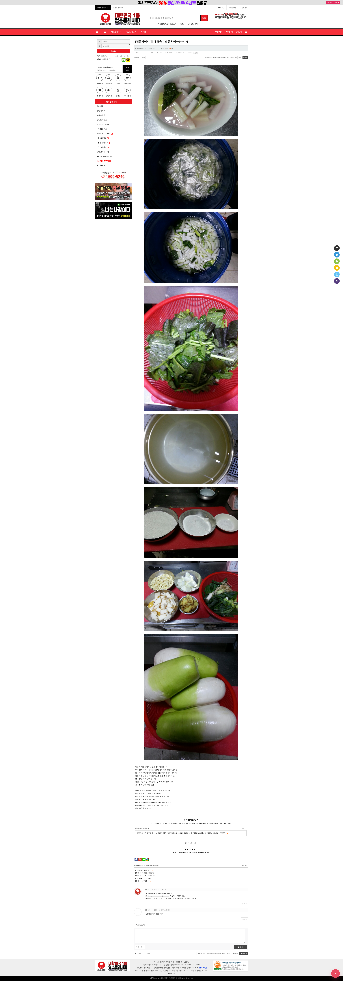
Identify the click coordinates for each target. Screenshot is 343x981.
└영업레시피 (102, 138)
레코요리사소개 (103, 124)
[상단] (337, 281)
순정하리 (140, 48)
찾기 (244, 7)
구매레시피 (229, 32)
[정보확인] (203, 968)
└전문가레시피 (103, 143)
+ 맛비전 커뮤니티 (103, 7)
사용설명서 (182, 24)
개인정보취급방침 (182, 962)
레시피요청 (101, 165)
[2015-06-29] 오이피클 (143, 878)
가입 (233, 7)
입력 (241, 947)
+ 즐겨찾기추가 (118, 7)
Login (113, 51)
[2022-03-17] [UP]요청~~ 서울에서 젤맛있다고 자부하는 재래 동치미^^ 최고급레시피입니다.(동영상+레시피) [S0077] (182, 833)
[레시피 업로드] (337, 274)
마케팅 (143, 32)
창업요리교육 (131, 32)
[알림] (337, 268)
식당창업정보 (102, 129)
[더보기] (244, 828)
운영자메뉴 (101, 111)
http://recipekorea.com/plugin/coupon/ (157, 896)
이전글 (136, 57)
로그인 (222, 7)
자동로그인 (103, 56)
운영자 (147, 889)
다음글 (142, 57)
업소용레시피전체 (104, 134)
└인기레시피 (102, 147)
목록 (239, 57)
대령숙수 (147, 910)
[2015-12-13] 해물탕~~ (143, 870)
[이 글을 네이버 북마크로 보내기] (144, 859)
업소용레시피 (116, 32)
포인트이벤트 (102, 120)
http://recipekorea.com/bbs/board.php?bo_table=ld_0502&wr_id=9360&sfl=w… (162, 53)
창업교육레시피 (103, 152)
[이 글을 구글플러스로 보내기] (140, 859)
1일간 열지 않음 (332, 2)
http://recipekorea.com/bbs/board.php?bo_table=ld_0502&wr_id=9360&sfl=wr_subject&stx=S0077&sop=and (191, 823)
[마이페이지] (337, 261)
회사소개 (157, 962)
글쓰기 (245, 57)
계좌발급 (127, 68)
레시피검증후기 (103, 161)
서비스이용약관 (168, 962)
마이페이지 (218, 32)
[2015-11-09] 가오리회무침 (145, 873)
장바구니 (239, 32)
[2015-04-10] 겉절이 (142, 881)
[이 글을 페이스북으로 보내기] (136, 859)
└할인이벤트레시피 (104, 156)
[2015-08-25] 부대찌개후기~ (145, 876)
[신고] (170, 48)
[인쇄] (172, 48)
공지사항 (100, 106)
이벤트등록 (101, 115)
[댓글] (337, 255)
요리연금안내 (193, 24)
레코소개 (172, 24)
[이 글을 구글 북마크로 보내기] (147, 859)
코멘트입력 (141, 925)
